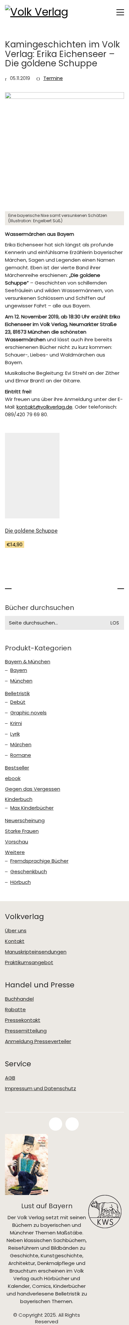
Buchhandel (19, 999)
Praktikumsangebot (29, 962)
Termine (53, 78)
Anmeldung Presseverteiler (38, 1041)
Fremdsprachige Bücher (39, 861)
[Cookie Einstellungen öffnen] (12, 1316)
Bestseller (17, 767)
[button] (120, 12)
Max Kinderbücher (32, 808)
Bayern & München (27, 661)
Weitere (15, 852)
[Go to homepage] (38, 12)
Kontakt (14, 941)
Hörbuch (20, 882)
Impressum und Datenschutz (40, 1088)
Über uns (15, 930)
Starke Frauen (22, 831)
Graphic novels (28, 712)
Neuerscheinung (25, 820)
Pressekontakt (22, 1020)
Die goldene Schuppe (31, 530)
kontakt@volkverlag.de (44, 406)
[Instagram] (72, 1124)
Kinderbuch (18, 799)
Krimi (16, 723)
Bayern (18, 670)
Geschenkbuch (28, 871)
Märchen (20, 744)
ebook (13, 778)
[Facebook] (55, 1124)
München (21, 681)
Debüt (17, 702)
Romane (20, 755)
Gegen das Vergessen (32, 789)
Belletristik (17, 693)
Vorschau (16, 841)
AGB (10, 1078)
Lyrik (15, 734)
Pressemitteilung (26, 1030)
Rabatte (15, 1009)
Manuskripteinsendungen (35, 952)
